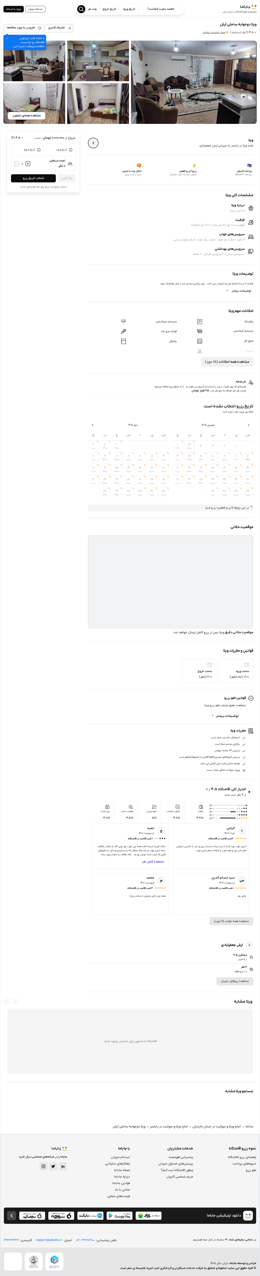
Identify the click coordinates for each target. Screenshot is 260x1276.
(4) (239, 32)
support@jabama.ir (49, 1240)
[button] (194, 82)
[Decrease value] (16, 163)
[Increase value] (27, 163)
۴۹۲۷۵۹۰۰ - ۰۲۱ (85, 1240)
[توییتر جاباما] (53, 1166)
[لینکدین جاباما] (63, 1166)
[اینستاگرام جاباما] (43, 1166)
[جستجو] (81, 9)
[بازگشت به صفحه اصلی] (11, 1215)
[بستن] (7, 38)
